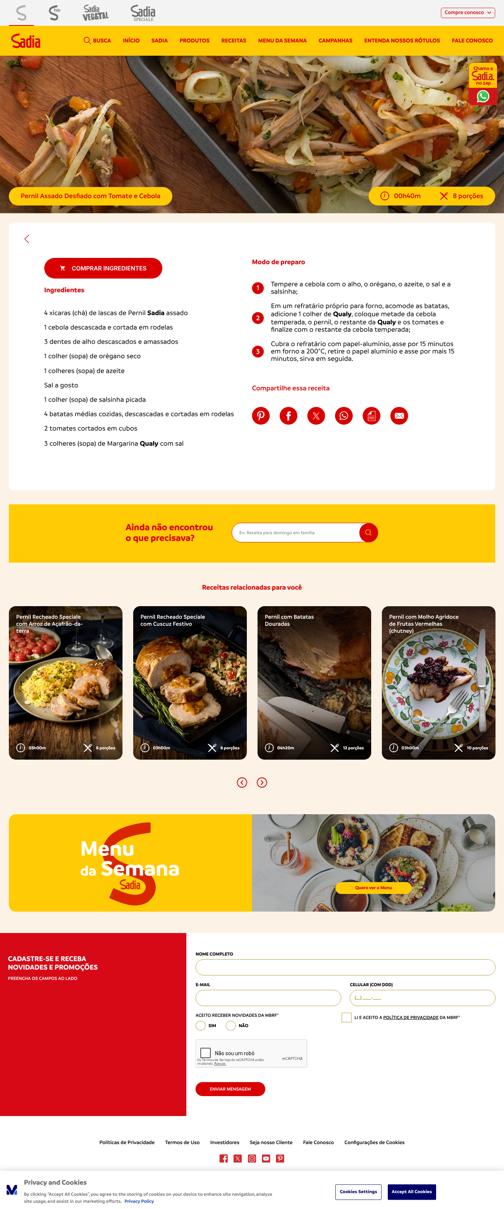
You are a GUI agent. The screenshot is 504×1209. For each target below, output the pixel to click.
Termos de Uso (182, 1143)
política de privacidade (411, 1017)
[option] (65, 683)
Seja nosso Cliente (271, 1143)
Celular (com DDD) (371, 985)
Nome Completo (214, 954)
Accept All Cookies (412, 1192)
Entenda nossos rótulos (402, 40)
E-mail (203, 985)
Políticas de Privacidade (127, 1143)
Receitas (233, 40)
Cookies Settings (358, 1192)
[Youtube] (266, 1158)
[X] (238, 1158)
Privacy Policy (139, 1201)
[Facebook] (224, 1158)
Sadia (160, 40)
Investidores (224, 1143)
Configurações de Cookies (375, 1143)
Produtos (195, 40)
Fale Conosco (318, 1143)
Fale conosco (472, 40)
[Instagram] (252, 1158)
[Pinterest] (280, 1158)
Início (131, 40)
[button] (242, 782)
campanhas (335, 40)
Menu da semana (282, 40)
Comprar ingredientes (109, 268)
